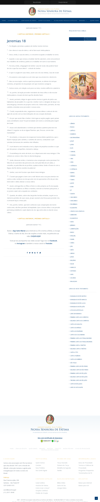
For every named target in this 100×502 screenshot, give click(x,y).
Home (4, 20)
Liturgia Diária (61, 488)
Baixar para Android (85, 483)
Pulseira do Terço (63, 465)
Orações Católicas (42, 490)
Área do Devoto (21, 448)
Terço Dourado (62, 463)
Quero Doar (94, 20)
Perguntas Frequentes (86, 470)
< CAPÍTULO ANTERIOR (25, 34)
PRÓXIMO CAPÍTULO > (42, 34)
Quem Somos (40, 463)
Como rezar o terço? (43, 488)
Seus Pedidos (40, 468)
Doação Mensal (63, 2)
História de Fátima (42, 485)
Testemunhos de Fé (85, 473)
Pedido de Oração (42, 493)
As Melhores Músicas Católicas (65, 20)
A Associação (13, 20)
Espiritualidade (44, 20)
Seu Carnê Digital (41, 470)
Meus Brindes (37, 2)
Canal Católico (40, 483)
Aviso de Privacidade (82, 448)
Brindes (82, 20)
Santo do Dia (61, 485)
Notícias (50, 448)
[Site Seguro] (50, 441)
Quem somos (33, 448)
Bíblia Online (61, 483)
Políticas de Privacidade (50, 450)
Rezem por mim (68, 448)
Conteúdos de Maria (28, 20)
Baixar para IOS (84, 485)
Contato (58, 448)
